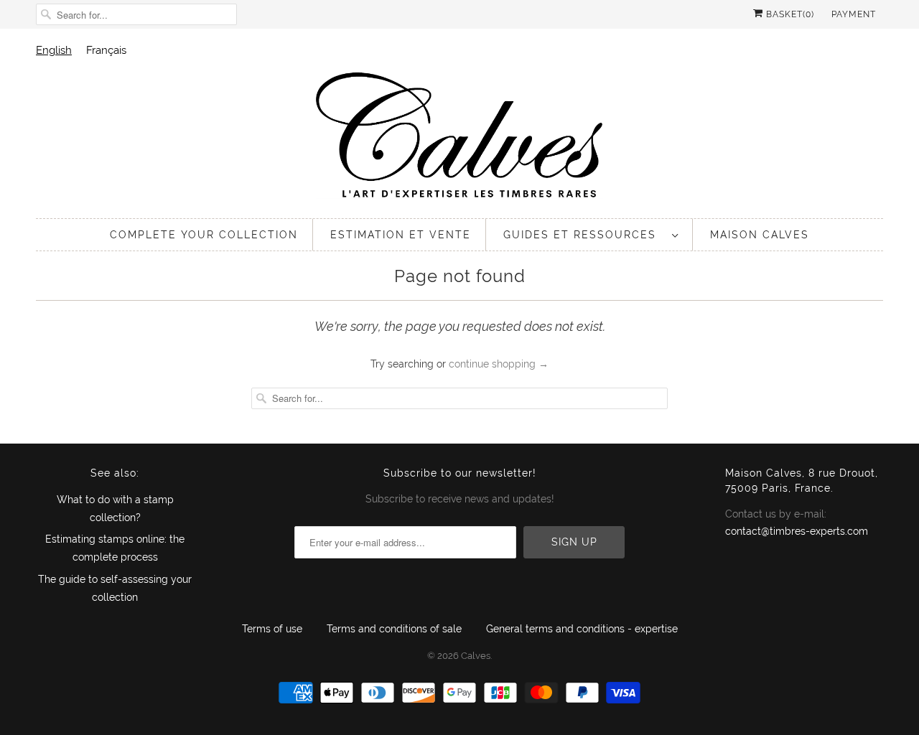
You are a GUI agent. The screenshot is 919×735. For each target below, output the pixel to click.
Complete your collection (204, 234)
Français (106, 50)
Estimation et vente (400, 234)
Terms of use (272, 629)
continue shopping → (499, 364)
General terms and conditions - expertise (582, 629)
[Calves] (459, 137)
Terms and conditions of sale (394, 629)
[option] (106, 50)
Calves (475, 655)
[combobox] (54, 50)
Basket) (788, 14)
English (54, 50)
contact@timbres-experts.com (796, 531)
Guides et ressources (584, 234)
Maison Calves (759, 234)
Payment (853, 14)
